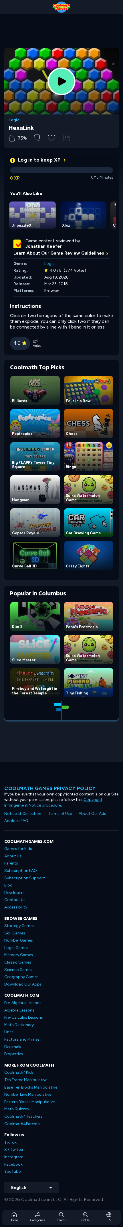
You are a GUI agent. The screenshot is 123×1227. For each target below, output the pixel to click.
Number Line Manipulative (27, 1094)
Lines (8, 1031)
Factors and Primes (21, 1039)
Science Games (18, 969)
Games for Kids (18, 848)
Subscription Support (24, 878)
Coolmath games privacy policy (50, 788)
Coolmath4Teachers (23, 1116)
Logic (14, 120)
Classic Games (17, 962)
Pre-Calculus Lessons (23, 1017)
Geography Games (21, 976)
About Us (12, 856)
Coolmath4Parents (22, 1123)
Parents (11, 863)
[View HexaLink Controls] (67, 138)
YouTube (12, 1171)
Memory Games (18, 954)
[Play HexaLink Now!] (61, 81)
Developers (14, 892)
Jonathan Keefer (43, 246)
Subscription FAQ (20, 870)
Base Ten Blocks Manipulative (30, 1087)
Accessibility (15, 907)
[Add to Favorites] (51, 137)
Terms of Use (60, 813)
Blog (8, 885)
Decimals (12, 1046)
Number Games (18, 940)
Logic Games (16, 947)
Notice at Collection (22, 813)
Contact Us (14, 899)
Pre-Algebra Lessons (22, 1002)
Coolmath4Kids (19, 1072)
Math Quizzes (16, 1109)
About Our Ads (92, 813)
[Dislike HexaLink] (36, 138)
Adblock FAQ (16, 820)
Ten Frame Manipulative (25, 1079)
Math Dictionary (19, 1024)
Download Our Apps (23, 984)
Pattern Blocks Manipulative (29, 1101)
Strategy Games (19, 925)
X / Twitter (13, 1149)
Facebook (13, 1164)
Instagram (13, 1157)
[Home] (61, 7)
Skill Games (14, 933)
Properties (13, 1053)
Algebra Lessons (19, 1010)
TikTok (10, 1142)
